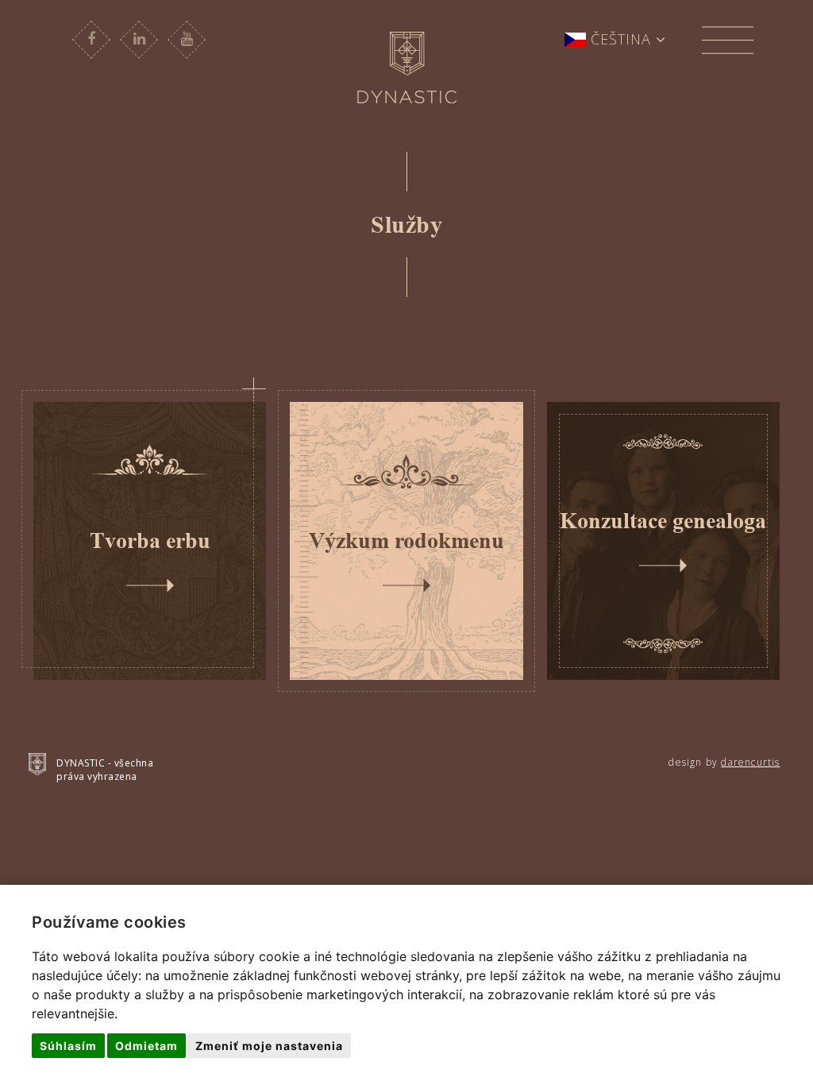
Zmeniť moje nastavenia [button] (269, 1045)
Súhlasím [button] (68, 1045)
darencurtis (750, 762)
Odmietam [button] (146, 1045)
